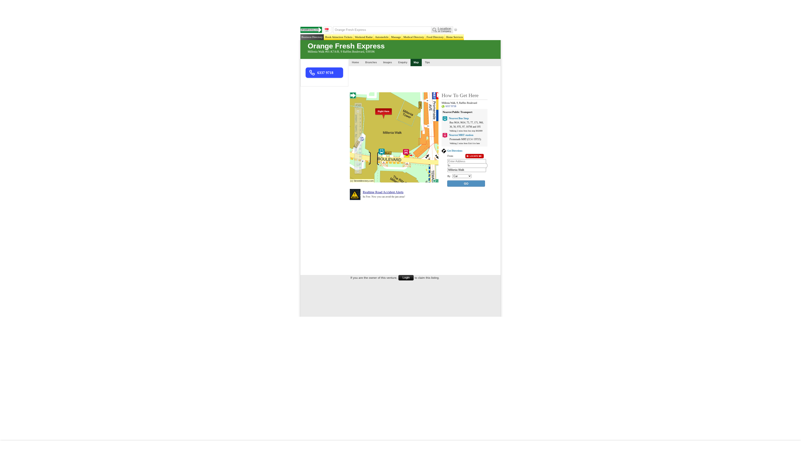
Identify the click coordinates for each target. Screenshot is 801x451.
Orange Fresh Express (346, 46)
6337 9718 (325, 73)
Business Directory (312, 37)
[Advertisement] (401, 12)
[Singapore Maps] (311, 30)
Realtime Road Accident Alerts (383, 192)
